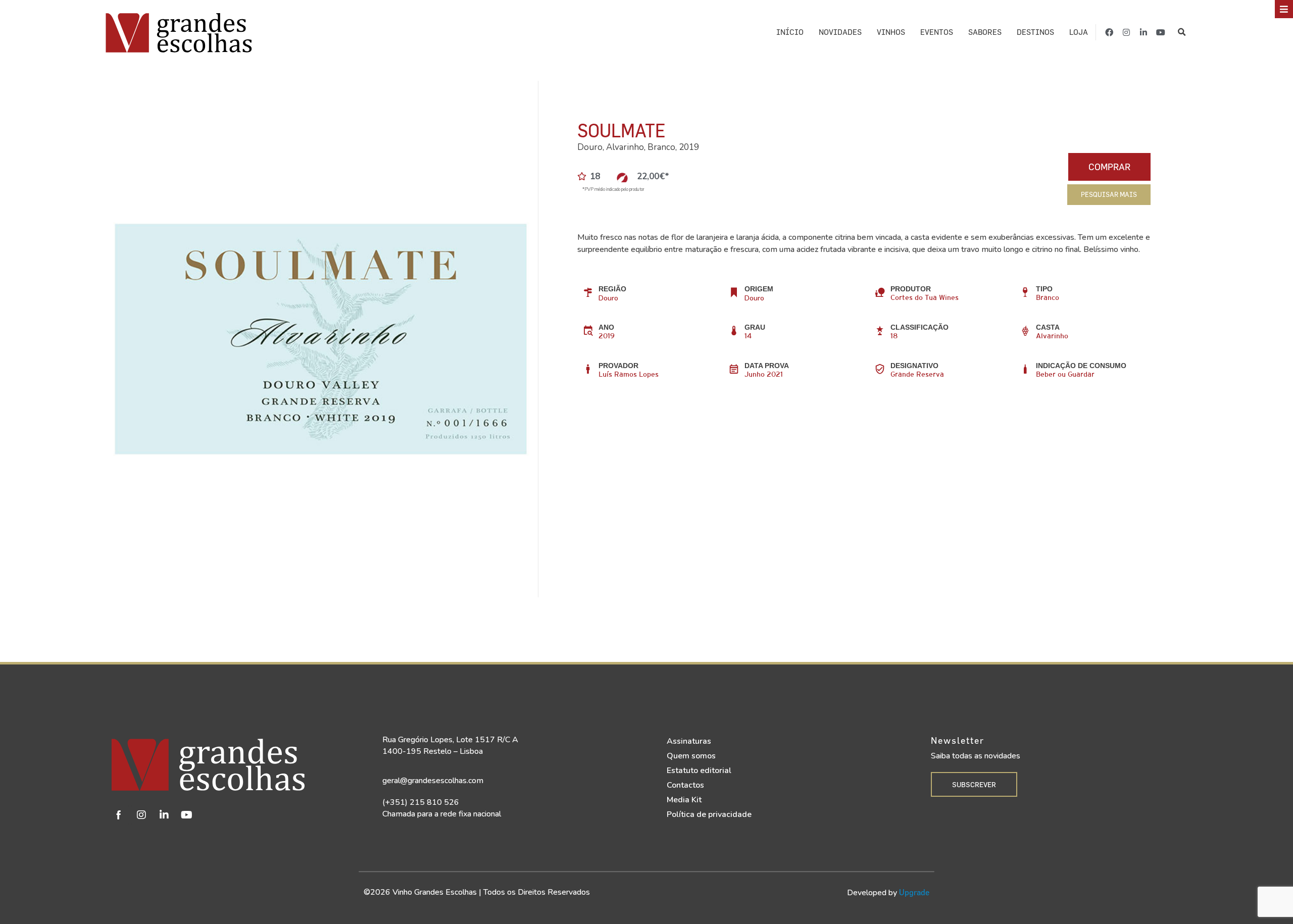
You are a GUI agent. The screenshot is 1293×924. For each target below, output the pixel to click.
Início (790, 32)
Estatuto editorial (699, 770)
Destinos (1035, 32)
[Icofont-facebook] (119, 815)
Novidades (840, 32)
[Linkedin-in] (1143, 32)
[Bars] (1284, 9)
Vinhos (891, 32)
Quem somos (691, 755)
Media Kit (684, 799)
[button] (1181, 32)
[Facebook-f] (1109, 32)
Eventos (936, 32)
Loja (1078, 32)
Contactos (685, 785)
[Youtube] (1161, 32)
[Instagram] (1126, 32)
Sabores (985, 32)
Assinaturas (689, 741)
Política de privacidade (709, 814)
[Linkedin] (164, 815)
